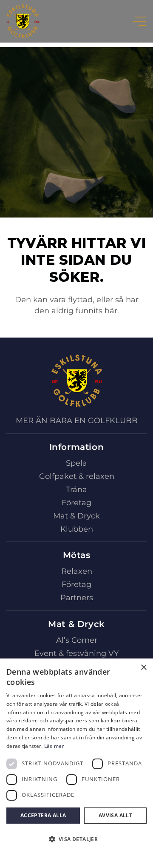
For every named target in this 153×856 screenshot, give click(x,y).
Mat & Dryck (76, 516)
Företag (76, 502)
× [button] (143, 667)
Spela (76, 463)
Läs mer (54, 746)
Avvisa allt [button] (115, 815)
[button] (76, 839)
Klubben (76, 529)
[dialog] (76, 757)
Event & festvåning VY (76, 653)
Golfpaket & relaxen (76, 476)
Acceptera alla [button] (43, 815)
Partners (76, 597)
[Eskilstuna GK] (22, 21)
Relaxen (76, 571)
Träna (76, 489)
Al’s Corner (76, 640)
